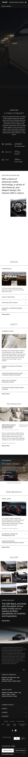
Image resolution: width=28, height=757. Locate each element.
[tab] (14, 280)
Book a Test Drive (20, 750)
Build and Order (7, 750)
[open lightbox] (8, 566)
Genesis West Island (16, 2)
